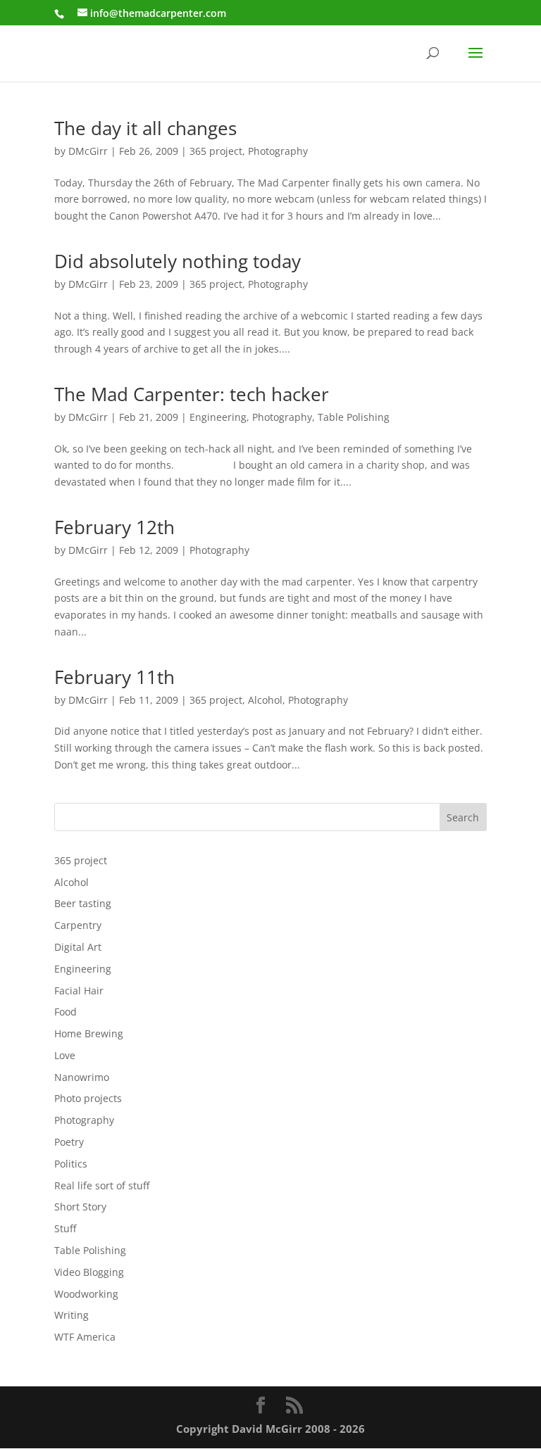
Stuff (65, 1228)
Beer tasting (82, 903)
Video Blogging (89, 1272)
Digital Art (77, 947)
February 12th (114, 527)
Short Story (80, 1206)
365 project (215, 151)
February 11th (114, 677)
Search (463, 817)
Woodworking (86, 1294)
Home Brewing (88, 1033)
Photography (278, 151)
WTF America (85, 1336)
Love (64, 1055)
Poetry (69, 1142)
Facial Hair (79, 990)
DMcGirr (88, 151)
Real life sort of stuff (101, 1185)
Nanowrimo (81, 1077)
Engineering (218, 417)
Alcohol (265, 700)
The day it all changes (145, 128)
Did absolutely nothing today (177, 261)
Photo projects (88, 1098)
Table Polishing (354, 417)
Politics (70, 1163)
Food (65, 1011)
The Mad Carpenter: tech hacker (191, 394)
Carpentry (77, 925)
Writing (71, 1315)
